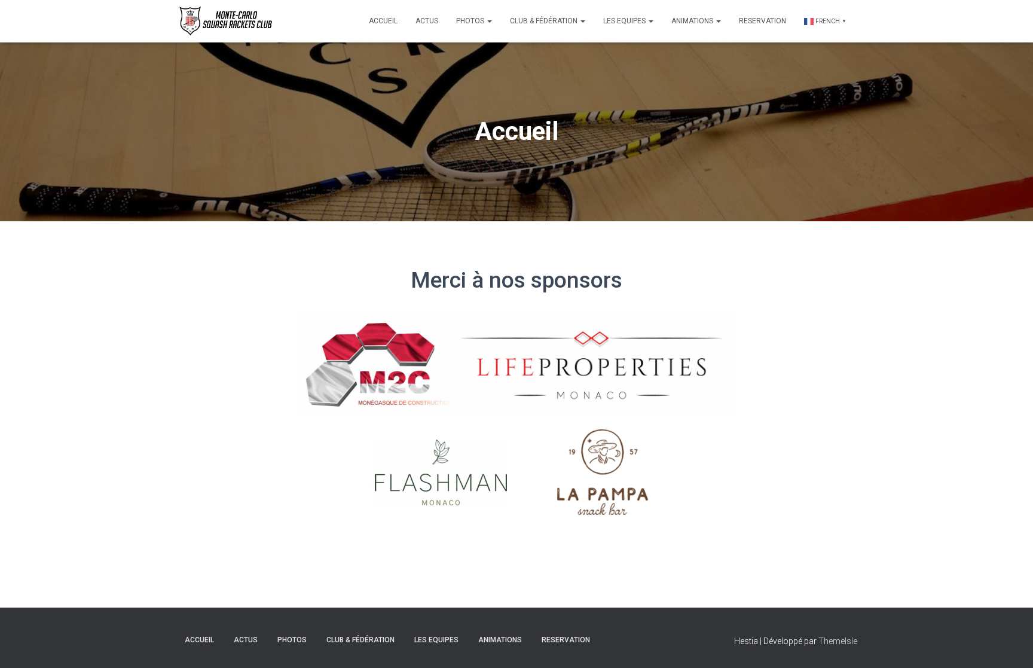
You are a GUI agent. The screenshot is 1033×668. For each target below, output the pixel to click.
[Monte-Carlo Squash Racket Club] (224, 21)
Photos (471, 21)
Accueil (383, 21)
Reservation (762, 21)
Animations (693, 21)
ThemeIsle (837, 641)
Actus (426, 21)
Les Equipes (625, 21)
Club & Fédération (544, 21)
